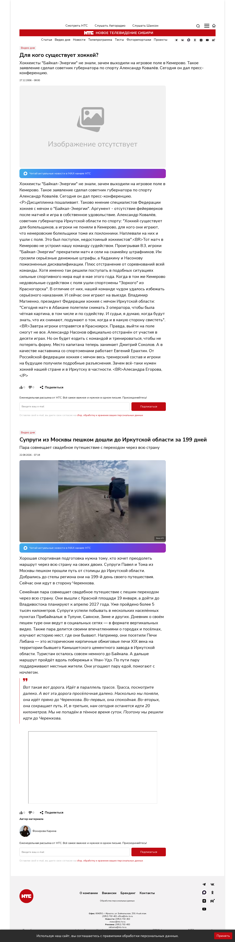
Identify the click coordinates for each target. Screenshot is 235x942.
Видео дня (62, 40)
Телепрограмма (100, 40)
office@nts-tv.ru (125, 916)
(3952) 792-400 (122, 924)
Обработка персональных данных (117, 901)
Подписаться (148, 406)
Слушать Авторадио (110, 26)
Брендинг (128, 893)
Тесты (119, 40)
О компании (89, 893)
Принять (223, 936)
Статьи (46, 40)
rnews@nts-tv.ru (117, 921)
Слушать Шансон (145, 26)
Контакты (147, 893)
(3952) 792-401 (109, 916)
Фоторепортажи (139, 40)
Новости (79, 40)
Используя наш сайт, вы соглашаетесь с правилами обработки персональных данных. (107, 936)
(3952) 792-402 (122, 919)
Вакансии (109, 893)
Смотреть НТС (77, 26)
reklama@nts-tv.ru (117, 927)
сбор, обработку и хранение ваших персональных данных (110, 415)
